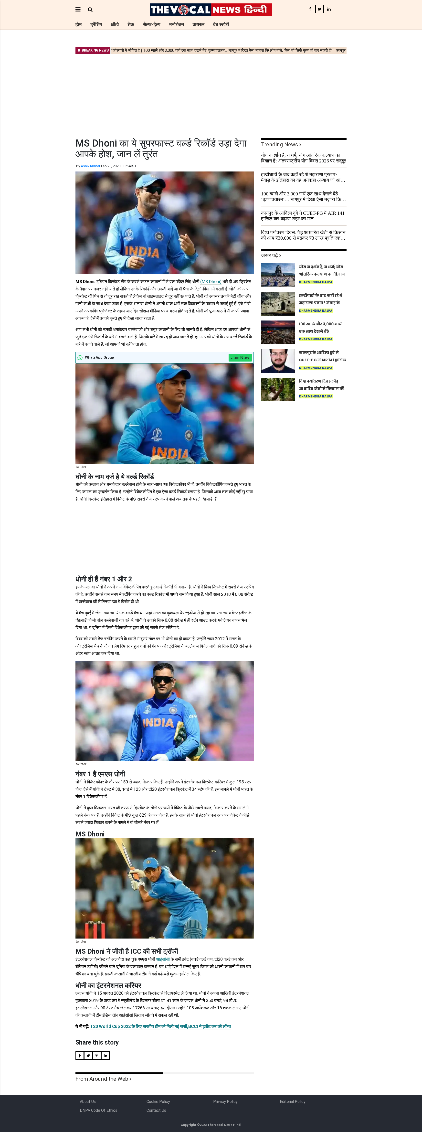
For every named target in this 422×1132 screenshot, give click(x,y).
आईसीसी (163, 959)
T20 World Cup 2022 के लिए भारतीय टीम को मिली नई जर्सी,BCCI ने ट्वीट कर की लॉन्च (160, 1026)
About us (88, 1101)
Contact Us (156, 1110)
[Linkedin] (329, 9)
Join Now (240, 357)
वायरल (198, 24)
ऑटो (115, 24)
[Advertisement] (211, 93)
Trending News (279, 144)
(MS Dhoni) (211, 281)
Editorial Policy (293, 1101)
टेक (131, 24)
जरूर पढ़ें (269, 255)
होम (78, 24)
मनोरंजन (176, 24)
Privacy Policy (225, 1101)
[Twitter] (319, 9)
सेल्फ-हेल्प (151, 24)
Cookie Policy (158, 1101)
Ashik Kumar (90, 166)
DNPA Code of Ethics (98, 1110)
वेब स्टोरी (221, 24)
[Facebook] (310, 9)
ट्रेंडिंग (96, 24)
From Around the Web (101, 1079)
